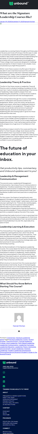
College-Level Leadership (9, 343)
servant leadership (17, 349)
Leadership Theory (21, 347)
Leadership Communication (9, 345)
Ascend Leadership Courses (18, 340)
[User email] (19, 331)
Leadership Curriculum (26, 345)
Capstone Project (12, 341)
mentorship (32, 347)
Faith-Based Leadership (26, 343)
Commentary (11, 338)
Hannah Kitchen (29, 22)
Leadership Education (7, 347)
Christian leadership (25, 341)
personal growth (5, 349)
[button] (19, 6)
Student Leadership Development (19, 351)
